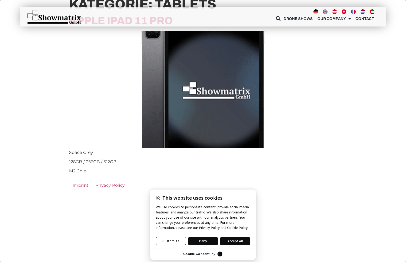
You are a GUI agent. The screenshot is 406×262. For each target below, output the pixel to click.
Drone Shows (298, 19)
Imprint (80, 185)
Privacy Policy (110, 185)
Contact (364, 19)
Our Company (331, 19)
